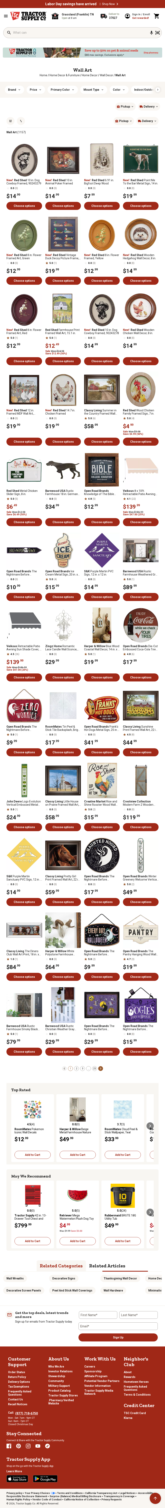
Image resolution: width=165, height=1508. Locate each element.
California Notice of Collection (81, 1499)
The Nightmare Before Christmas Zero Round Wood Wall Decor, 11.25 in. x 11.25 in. (101, 878)
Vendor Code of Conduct (47, 1499)
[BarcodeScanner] (157, 32)
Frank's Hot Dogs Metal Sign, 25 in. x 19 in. (102, 728)
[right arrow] (157, 89)
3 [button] (82, 1068)
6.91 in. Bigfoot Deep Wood (99, 182)
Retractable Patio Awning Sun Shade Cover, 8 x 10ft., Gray (23, 648)
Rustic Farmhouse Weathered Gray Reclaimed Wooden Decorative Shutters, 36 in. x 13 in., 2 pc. (141, 573)
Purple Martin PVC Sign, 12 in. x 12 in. (98, 573)
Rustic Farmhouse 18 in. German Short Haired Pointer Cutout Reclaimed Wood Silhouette (62, 492)
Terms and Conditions (70, 1493)
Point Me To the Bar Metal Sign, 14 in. (140, 182)
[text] (120, 75)
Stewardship (56, 1376)
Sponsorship (92, 1371)
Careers (89, 1366)
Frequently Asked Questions (19, 1393)
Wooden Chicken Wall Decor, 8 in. (138, 331)
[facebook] (8, 1446)
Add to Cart (32, 1154)
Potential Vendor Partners (102, 1381)
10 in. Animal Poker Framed (59, 182)
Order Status (16, 1372)
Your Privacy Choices (37, 1493)
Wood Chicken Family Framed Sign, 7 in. (138, 412)
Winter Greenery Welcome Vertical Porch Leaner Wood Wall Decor (140, 878)
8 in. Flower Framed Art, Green (23, 256)
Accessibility (145, 1493)
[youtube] (37, 1446)
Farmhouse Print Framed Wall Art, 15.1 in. (62, 331)
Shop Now (108, 4)
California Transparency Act (101, 1493)
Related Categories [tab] (61, 1266)
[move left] (15, 1126)
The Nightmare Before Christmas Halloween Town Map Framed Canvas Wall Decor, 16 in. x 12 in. (101, 1027)
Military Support (59, 1385)
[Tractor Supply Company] (28, 16)
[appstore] (17, 1478)
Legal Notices (128, 1493)
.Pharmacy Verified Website (61, 1402)
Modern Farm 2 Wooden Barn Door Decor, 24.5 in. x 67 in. (139, 803)
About (128, 1372)
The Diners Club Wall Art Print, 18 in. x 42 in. (22, 953)
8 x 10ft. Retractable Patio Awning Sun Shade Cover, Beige (139, 492)
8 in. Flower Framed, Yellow (101, 256)
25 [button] (94, 1068)
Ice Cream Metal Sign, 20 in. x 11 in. (61, 573)
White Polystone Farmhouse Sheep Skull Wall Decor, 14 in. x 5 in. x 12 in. (61, 953)
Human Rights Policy (18, 1499)
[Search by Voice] (151, 32)
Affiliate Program (95, 1376)
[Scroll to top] (155, 1498)
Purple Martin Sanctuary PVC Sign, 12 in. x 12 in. (24, 878)
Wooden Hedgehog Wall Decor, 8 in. (139, 256)
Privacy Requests (111, 1499)
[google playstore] (45, 1478)
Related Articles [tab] (107, 1266)
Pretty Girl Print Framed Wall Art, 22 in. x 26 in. (62, 878)
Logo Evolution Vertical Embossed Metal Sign (23, 803)
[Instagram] (28, 1446)
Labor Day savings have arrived (71, 4)
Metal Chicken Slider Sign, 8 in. (22, 492)
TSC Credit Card (135, 1413)
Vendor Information (97, 1385)
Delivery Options (19, 1381)
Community (56, 1381)
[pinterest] (18, 1446)
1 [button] (70, 1068)
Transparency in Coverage (119, 1496)
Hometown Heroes (136, 1381)
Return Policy (17, 1377)
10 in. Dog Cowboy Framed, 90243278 (101, 331)
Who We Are (56, 1366)
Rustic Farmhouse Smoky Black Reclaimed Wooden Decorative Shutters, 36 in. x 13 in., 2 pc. (24, 1027)
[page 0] (64, 1068)
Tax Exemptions (18, 1386)
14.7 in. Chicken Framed (60, 412)
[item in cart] (157, 16)
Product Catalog (59, 1390)
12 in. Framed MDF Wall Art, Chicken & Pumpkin (20, 412)
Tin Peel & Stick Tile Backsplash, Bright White (63, 728)
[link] (43, 75)
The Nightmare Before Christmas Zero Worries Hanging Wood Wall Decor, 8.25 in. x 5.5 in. (22, 728)
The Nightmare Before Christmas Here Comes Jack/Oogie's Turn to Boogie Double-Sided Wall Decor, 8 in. (141, 1027)
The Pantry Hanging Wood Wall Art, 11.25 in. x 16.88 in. (139, 953)
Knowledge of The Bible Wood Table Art (99, 492)
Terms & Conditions (137, 1394)
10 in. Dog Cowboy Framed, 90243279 (23, 182)
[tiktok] (47, 1446)
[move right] (150, 1126)
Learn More (14, 1471)
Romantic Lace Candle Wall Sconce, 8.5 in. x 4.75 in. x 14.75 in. (61, 648)
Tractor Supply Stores (63, 1395)
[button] (117, 4)
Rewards (129, 1377)
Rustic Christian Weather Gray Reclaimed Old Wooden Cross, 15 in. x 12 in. (60, 1027)
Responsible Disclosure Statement (26, 1496)
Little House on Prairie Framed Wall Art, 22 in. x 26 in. (62, 803)
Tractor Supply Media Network (98, 1392)
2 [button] (76, 1068)
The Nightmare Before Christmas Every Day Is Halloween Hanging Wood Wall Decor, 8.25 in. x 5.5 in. (100, 953)
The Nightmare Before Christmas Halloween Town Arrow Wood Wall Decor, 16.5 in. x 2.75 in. (23, 573)
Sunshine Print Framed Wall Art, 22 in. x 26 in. (140, 728)
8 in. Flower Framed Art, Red (23, 331)
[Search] (9, 33)
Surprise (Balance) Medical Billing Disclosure (75, 1496)
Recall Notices (17, 1404)
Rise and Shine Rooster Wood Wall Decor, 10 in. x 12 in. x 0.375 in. (101, 803)
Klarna (128, 1418)
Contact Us (15, 1399)
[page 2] (101, 1068)
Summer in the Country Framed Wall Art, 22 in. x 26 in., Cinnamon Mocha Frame (102, 412)
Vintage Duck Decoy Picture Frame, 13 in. (62, 256)
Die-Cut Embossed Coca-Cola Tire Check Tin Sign (140, 648)
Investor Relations (60, 1371)
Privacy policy (14, 1493)
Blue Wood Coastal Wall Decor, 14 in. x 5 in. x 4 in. (102, 648)
